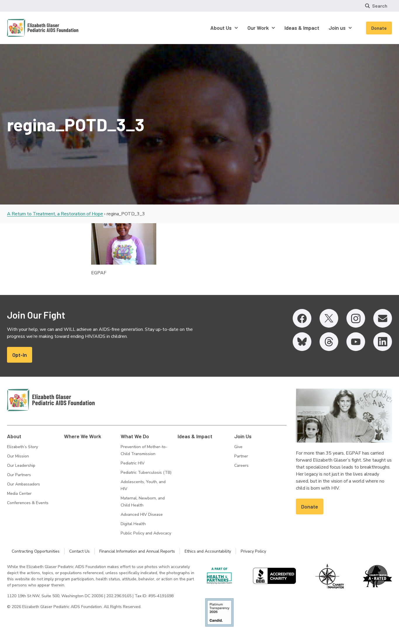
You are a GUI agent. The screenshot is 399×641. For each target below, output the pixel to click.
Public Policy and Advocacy (146, 533)
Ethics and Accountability (208, 551)
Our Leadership (21, 465)
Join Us (242, 436)
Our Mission (18, 456)
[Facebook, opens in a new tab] (302, 318)
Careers (241, 465)
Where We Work (82, 436)
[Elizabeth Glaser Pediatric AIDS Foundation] (51, 400)
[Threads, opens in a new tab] (329, 341)
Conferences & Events (27, 503)
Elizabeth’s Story (22, 447)
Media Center (19, 493)
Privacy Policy (253, 551)
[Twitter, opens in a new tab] (329, 318)
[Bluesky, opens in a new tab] (302, 341)
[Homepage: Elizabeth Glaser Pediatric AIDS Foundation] (27, 28)
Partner (241, 456)
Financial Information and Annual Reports (137, 551)
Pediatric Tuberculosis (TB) (146, 472)
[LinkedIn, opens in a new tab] (382, 341)
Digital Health (133, 524)
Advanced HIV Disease (142, 514)
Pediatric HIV (133, 463)
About (14, 436)
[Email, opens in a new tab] (382, 318)
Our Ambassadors (23, 484)
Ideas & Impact (195, 436)
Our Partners (19, 475)
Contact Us (79, 551)
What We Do (135, 436)
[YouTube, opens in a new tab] (355, 341)
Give (238, 447)
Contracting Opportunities (36, 551)
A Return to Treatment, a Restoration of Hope (55, 214)
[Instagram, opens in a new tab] (355, 318)
